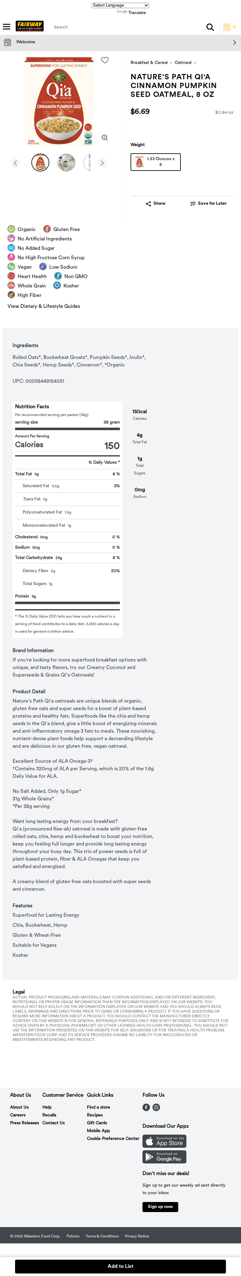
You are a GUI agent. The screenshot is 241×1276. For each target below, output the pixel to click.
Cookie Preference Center (113, 1138)
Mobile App (98, 1131)
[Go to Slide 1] (40, 162)
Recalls (49, 1115)
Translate (137, 13)
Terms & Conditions (102, 1236)
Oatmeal (183, 63)
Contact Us (53, 1123)
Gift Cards (97, 1123)
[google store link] (164, 1162)
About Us (19, 1107)
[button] (210, 27)
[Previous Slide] (15, 163)
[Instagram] (156, 1109)
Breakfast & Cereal (149, 63)
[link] (208, 204)
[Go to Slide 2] (66, 162)
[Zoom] (105, 137)
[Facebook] (146, 1109)
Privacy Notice (137, 1236)
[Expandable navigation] (7, 27)
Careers (17, 1115)
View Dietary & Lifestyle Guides (44, 306)
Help (46, 1107)
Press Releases (24, 1123)
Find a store (98, 1107)
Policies (73, 1236)
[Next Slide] (102, 163)
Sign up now (160, 1207)
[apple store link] (164, 1146)
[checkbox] (105, 60)
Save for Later (212, 203)
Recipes (95, 1115)
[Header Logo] (28, 27)
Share (159, 203)
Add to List (120, 1266)
